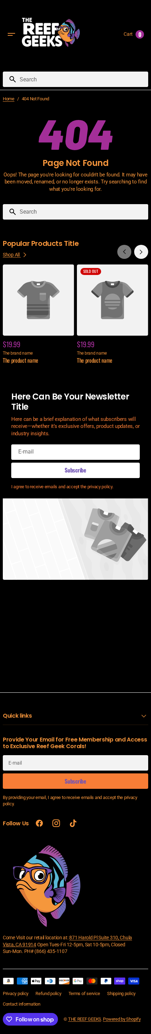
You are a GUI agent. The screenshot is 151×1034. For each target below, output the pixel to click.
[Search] (10, 79)
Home (8, 98)
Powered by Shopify (121, 1019)
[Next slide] (141, 252)
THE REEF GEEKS (84, 1019)
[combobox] (82, 79)
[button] (11, 34)
